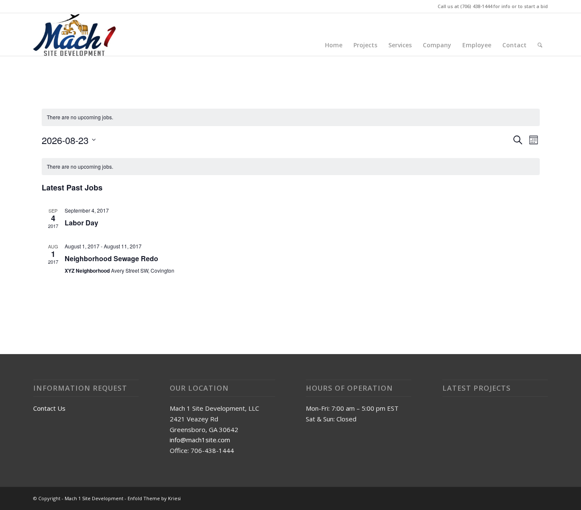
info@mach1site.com (200, 439)
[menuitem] (333, 45)
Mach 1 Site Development (94, 498)
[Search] (540, 45)
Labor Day (81, 223)
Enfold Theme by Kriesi (154, 498)
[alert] (291, 117)
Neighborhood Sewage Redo (111, 258)
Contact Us (49, 408)
